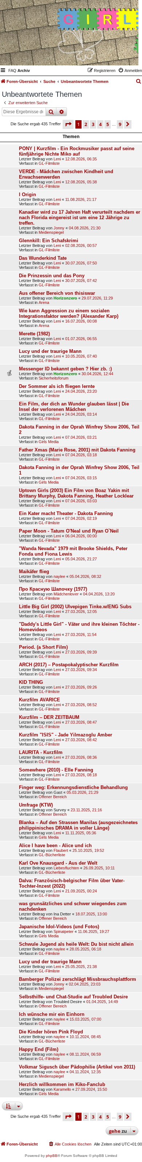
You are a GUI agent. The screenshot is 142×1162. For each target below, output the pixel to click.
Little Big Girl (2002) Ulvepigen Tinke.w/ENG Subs (75, 606)
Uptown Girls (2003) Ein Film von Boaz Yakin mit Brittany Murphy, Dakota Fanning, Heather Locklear (76, 493)
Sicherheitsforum (53, 378)
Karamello (62, 1089)
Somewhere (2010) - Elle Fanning (56, 770)
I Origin (27, 194)
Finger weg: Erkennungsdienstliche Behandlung (73, 787)
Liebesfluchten (66, 868)
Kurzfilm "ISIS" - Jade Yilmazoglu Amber (65, 735)
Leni (57, 159)
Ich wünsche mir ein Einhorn (51, 1014)
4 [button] (100, 124)
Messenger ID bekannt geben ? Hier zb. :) (65, 369)
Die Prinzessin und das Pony (51, 275)
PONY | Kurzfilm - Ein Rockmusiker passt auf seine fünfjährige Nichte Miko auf (76, 151)
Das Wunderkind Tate (43, 258)
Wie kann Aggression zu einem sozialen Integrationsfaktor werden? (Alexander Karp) (68, 313)
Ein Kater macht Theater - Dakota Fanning (66, 513)
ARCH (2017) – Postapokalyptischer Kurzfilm (69, 664)
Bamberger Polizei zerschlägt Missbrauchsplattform (77, 979)
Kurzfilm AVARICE (39, 699)
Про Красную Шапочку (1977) (53, 589)
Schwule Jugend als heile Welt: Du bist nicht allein (76, 944)
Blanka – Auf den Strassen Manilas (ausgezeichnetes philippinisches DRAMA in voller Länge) (78, 825)
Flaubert (61, 850)
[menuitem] (12, 70)
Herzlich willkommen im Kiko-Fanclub (62, 1084)
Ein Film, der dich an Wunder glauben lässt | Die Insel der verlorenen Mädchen (74, 406)
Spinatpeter (64, 931)
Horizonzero (65, 298)
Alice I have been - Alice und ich (55, 845)
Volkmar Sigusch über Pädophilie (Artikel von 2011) (77, 1067)
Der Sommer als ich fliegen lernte (57, 386)
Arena (44, 302)
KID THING (31, 682)
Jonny (59, 228)
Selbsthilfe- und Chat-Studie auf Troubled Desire (73, 996)
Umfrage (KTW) (36, 805)
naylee (59, 576)
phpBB (52, 1156)
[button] (68, 124)
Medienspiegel (51, 232)
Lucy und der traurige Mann (50, 351)
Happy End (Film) (38, 1049)
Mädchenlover (66, 594)
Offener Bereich (53, 797)
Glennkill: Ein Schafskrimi (48, 240)
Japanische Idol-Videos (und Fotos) (59, 926)
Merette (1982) (34, 333)
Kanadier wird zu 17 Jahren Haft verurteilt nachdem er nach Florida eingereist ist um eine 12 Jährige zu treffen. (79, 217)
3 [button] (93, 124)
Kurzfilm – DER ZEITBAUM (49, 717)
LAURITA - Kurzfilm (41, 752)
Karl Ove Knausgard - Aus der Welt (58, 863)
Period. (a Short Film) (43, 647)
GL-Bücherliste (52, 855)
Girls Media (49, 441)
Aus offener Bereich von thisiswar (57, 293)
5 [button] (107, 124)
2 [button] (85, 124)
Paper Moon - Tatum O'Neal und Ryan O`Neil (69, 531)
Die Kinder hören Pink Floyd (51, 1032)
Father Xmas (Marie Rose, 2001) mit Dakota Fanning (77, 450)
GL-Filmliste (49, 163)
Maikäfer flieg (34, 571)
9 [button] (120, 124)
